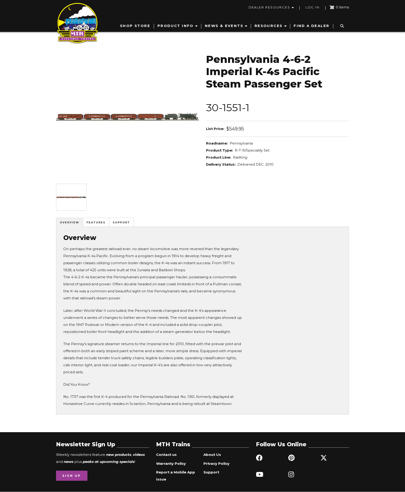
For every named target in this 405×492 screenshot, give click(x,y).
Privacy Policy (216, 463)
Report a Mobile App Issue (175, 475)
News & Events (224, 25)
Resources (269, 25)
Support (121, 222)
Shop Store (135, 25)
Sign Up (71, 475)
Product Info (176, 25)
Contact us (166, 454)
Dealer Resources (269, 7)
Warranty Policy (171, 463)
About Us (212, 454)
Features (95, 222)
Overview (69, 222)
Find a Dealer (311, 25)
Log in (312, 7)
